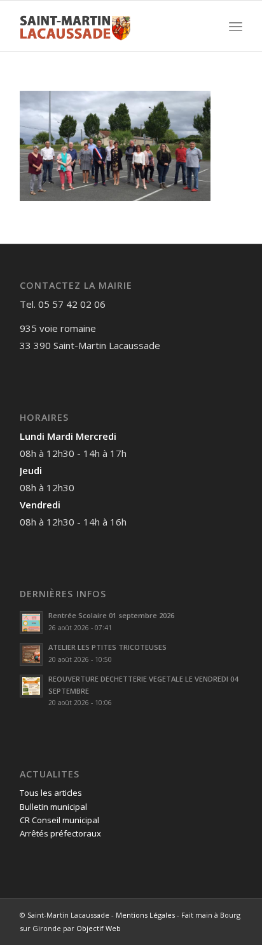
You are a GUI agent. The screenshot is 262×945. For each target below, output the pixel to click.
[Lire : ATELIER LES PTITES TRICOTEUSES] (31, 654)
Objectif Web (98, 928)
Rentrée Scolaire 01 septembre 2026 (111, 615)
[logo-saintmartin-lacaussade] (109, 26)
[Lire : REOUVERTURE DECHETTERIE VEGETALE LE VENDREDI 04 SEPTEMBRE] (31, 686)
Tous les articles (51, 792)
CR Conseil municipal (59, 820)
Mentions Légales (145, 915)
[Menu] (235, 26)
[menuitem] (235, 26)
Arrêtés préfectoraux (60, 833)
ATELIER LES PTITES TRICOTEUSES (107, 647)
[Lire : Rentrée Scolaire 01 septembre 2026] (31, 622)
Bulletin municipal (53, 806)
